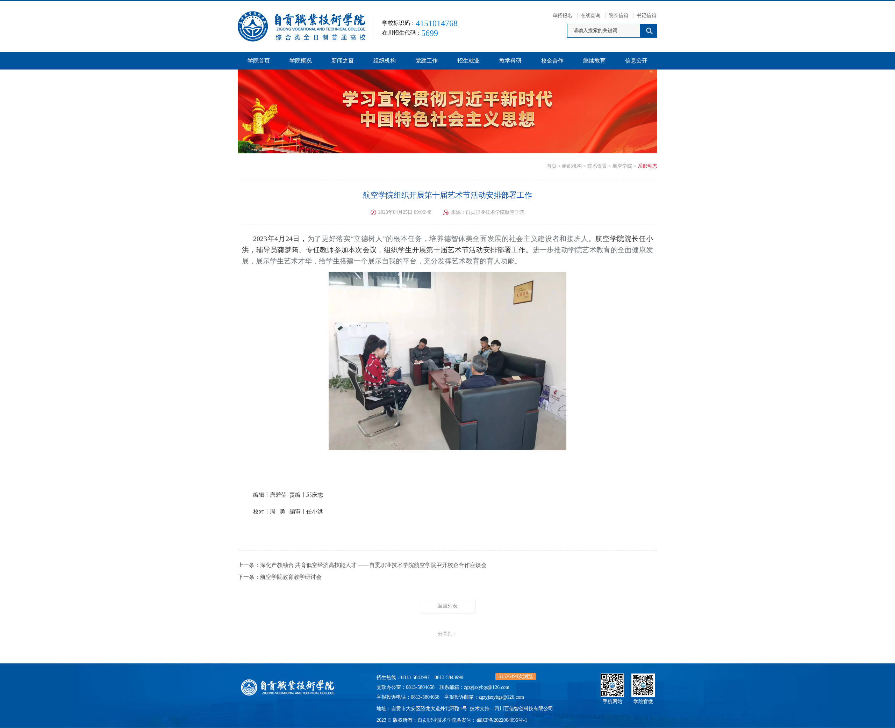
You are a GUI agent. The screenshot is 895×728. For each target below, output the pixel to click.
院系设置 (597, 166)
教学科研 (510, 61)
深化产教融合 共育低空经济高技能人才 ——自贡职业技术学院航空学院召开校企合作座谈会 (373, 565)
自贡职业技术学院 (437, 720)
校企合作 (552, 61)
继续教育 (594, 61)
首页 (552, 166)
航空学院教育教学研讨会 (291, 577)
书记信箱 (646, 15)
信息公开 (636, 61)
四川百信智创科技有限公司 (523, 708)
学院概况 (300, 61)
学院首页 (259, 61)
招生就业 (468, 61)
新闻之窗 (342, 61)
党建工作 (426, 61)
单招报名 (562, 15)
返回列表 (447, 606)
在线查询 (590, 15)
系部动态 (647, 166)
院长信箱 (618, 15)
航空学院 (622, 166)
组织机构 (384, 61)
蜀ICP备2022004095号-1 (501, 720)
